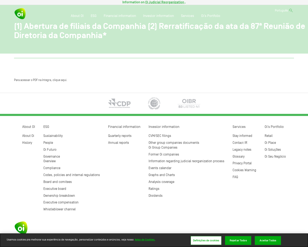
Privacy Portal (242, 163)
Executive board (54, 188)
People (48, 142)
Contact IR (240, 142)
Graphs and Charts (162, 175)
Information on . (154, 2)
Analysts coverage (161, 182)
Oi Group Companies (163, 147)
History (27, 142)
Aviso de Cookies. (145, 239)
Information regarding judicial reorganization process (186, 161)
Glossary (239, 156)
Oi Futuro (49, 149)
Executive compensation (61, 202)
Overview (49, 161)
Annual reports (118, 142)
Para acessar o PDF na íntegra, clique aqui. (40, 80)
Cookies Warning (244, 170)
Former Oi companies (164, 154)
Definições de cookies (206, 240)
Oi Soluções (273, 149)
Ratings (154, 188)
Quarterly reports (120, 136)
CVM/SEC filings (160, 136)
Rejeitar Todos (238, 240)
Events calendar (160, 168)
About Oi (28, 136)
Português (281, 10)
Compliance (51, 168)
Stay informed (242, 136)
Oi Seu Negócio (275, 156)
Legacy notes (242, 149)
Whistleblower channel (59, 209)
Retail (269, 136)
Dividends (156, 195)
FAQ (235, 177)
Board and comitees (57, 182)
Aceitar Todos (268, 240)
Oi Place (270, 142)
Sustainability (53, 136)
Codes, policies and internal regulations (71, 175)
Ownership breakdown (59, 195)
